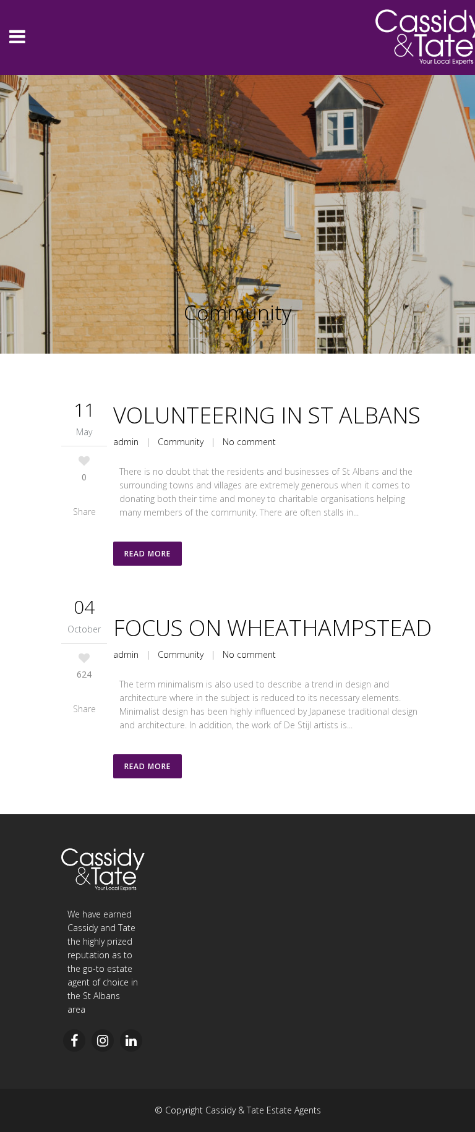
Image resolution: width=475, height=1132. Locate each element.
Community (180, 654)
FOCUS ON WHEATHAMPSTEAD (272, 628)
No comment (249, 654)
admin (126, 654)
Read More (147, 553)
